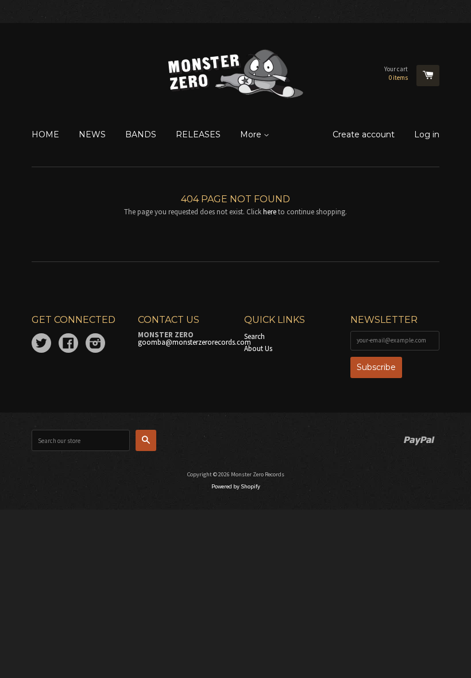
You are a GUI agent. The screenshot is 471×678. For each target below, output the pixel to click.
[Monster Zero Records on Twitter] (41, 345)
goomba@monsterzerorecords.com (194, 342)
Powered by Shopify (235, 486)
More (252, 134)
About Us (258, 348)
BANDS (140, 134)
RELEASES (198, 134)
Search (254, 336)
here (269, 212)
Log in (426, 134)
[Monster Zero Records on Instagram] (95, 345)
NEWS (92, 134)
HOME (45, 134)
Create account (364, 134)
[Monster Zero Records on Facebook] (68, 345)
